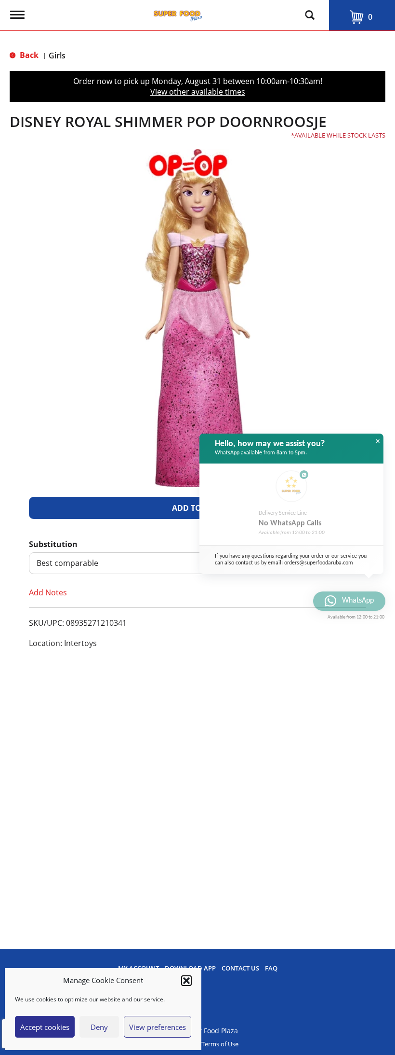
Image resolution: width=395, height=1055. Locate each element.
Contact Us (240, 968)
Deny (99, 1027)
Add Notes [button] (48, 592)
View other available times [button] (197, 91)
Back (28, 55)
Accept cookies (44, 1027)
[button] (186, 980)
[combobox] (197, 563)
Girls (57, 55)
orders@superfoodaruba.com (318, 563)
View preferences (157, 1027)
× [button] (377, 441)
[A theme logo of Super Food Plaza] (178, 13)
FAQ (271, 968)
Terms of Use (219, 1044)
